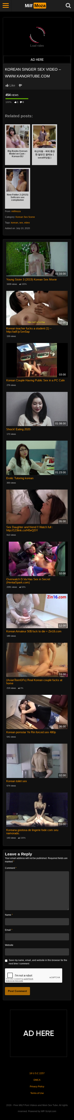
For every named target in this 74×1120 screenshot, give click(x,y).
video (27, 222)
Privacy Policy (37, 1086)
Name (9, 915)
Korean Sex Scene (25, 217)
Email (8, 930)
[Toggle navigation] (5, 5)
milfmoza (16, 211)
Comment (11, 868)
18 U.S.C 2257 (37, 1073)
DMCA (37, 1080)
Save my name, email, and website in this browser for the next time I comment (38, 962)
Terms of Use (37, 1093)
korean (14, 222)
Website (9, 945)
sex (21, 222)
